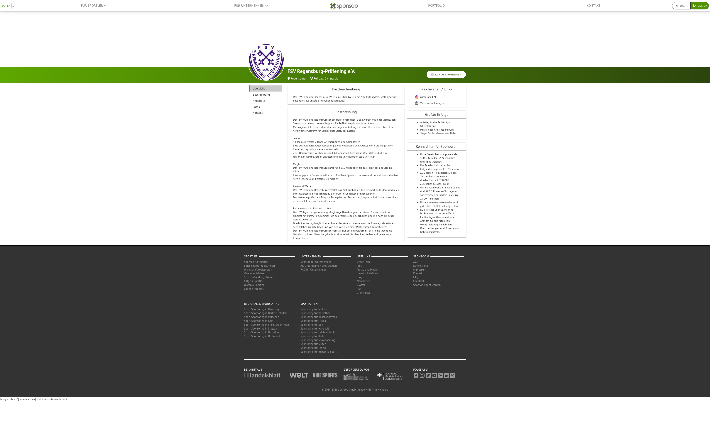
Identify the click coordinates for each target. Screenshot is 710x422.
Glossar (361, 285)
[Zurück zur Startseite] (344, 5)
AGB (415, 262)
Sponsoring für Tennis (313, 348)
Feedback (419, 281)
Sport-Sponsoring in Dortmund (262, 336)
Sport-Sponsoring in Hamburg (261, 309)
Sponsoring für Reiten (313, 336)
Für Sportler (92, 6)
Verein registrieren (255, 273)
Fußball (319, 78)
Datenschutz (420, 265)
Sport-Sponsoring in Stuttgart (261, 328)
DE (3, 5)
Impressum (419, 269)
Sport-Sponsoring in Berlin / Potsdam (265, 313)
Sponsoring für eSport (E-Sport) (318, 351)
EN (8, 5)
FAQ (415, 277)
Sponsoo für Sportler (256, 262)
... (13, 5)
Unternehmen (310, 256)
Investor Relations (367, 273)
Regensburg (298, 78)
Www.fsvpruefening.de (432, 103)
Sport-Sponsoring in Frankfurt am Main (267, 324)
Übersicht (259, 88)
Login (683, 5)
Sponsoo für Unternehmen (316, 262)
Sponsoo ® (421, 256)
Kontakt (593, 6)
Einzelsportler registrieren (259, 265)
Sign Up (702, 5)
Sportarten (309, 303)
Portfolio (436, 6)
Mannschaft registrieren (258, 269)
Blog (359, 277)
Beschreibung (261, 94)
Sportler (251, 256)
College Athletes (253, 289)
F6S (359, 289)
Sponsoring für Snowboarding (317, 340)
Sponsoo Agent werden (427, 285)
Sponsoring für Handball (314, 328)
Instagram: (427, 97)
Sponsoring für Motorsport (315, 309)
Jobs (359, 265)
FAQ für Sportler (253, 281)
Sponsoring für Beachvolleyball (318, 317)
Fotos (256, 107)
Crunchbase (364, 292)
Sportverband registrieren (259, 277)
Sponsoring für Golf (311, 324)
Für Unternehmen (249, 6)
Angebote (259, 100)
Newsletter (363, 281)
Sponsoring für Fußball (313, 321)
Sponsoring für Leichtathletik (317, 332)
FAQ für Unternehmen (313, 269)
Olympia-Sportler (254, 285)
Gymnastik (331, 78)
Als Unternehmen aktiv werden (318, 265)
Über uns (363, 256)
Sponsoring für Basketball (315, 313)
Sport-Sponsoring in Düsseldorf (262, 332)
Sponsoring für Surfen (313, 344)
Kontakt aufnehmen (447, 74)
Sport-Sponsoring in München (261, 317)
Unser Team (364, 262)
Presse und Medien (368, 269)
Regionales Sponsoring (261, 303)
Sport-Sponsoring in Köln (258, 321)
